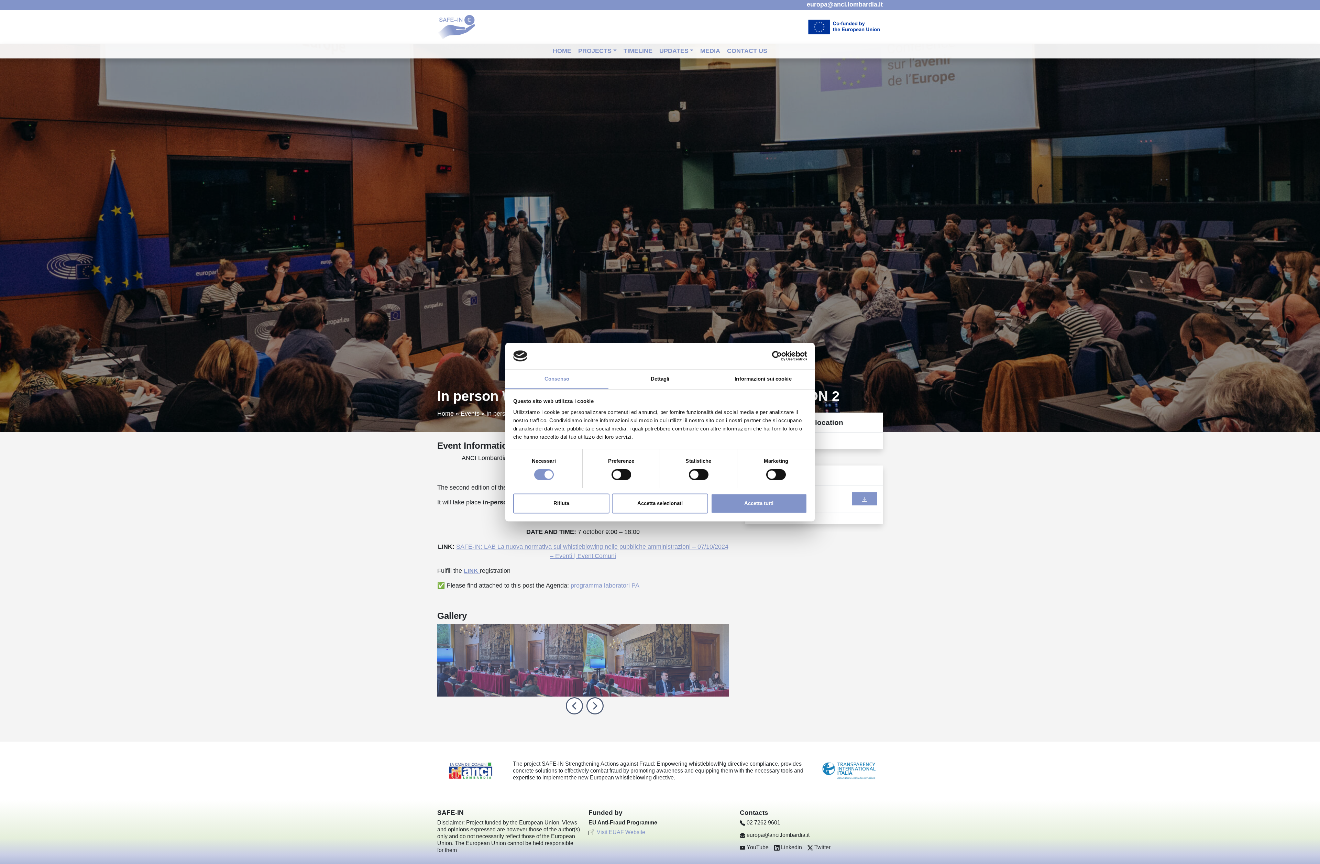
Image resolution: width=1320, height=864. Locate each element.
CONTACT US (747, 50)
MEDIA (710, 50)
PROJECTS (595, 50)
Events (470, 413)
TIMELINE (638, 50)
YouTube (758, 847)
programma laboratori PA (605, 585)
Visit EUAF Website (621, 832)
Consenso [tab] (556, 379)
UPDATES (674, 50)
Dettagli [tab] (660, 379)
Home (445, 413)
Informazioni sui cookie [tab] (763, 379)
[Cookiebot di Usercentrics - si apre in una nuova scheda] (777, 356)
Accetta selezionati (660, 503)
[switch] (621, 474)
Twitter (822, 847)
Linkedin (791, 847)
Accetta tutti (758, 503)
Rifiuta (561, 503)
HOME (562, 50)
